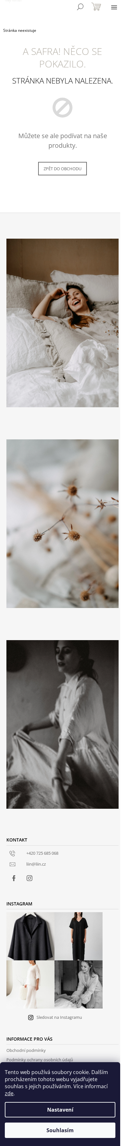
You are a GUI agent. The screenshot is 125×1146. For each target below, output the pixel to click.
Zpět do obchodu (62, 169)
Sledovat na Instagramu (59, 1017)
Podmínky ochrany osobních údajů (39, 1059)
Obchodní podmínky (26, 1050)
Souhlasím (60, 1130)
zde (9, 1093)
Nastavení (60, 1109)
